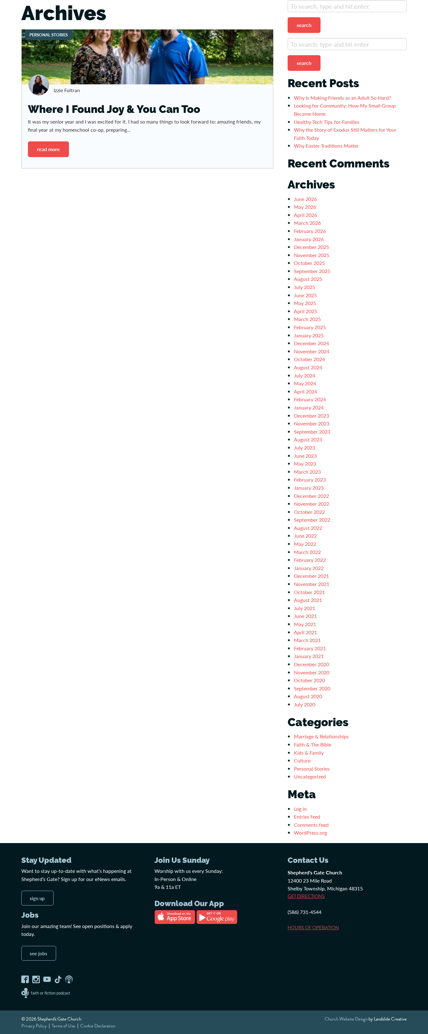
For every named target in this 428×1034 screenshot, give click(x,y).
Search (304, 25)
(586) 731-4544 (304, 911)
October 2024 (309, 359)
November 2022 (311, 503)
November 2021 (311, 584)
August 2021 (308, 600)
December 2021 (311, 575)
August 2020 (308, 696)
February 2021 (310, 648)
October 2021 (309, 592)
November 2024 (311, 351)
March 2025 (307, 319)
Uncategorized (310, 776)
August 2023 (308, 439)
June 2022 (305, 535)
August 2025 (308, 278)
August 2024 (308, 367)
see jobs (38, 953)
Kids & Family (309, 752)
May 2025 (305, 303)
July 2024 (304, 375)
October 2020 (309, 680)
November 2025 (311, 255)
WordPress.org (310, 832)
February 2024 (310, 399)
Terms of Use (63, 1025)
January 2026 (309, 239)
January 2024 (309, 407)
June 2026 (305, 199)
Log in (300, 808)
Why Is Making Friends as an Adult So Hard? (342, 97)
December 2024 (311, 343)
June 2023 (305, 455)
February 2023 (310, 479)
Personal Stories (312, 768)
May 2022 (305, 543)
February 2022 (310, 559)
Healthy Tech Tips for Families (327, 121)
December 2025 (311, 247)
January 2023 (309, 487)
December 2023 (311, 415)
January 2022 (309, 568)
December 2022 (311, 495)
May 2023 (305, 463)
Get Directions (306, 896)
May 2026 (305, 206)
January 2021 (309, 656)
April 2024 (305, 391)
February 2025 (310, 327)
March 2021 (307, 640)
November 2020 (311, 672)
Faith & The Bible (312, 744)
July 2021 (304, 608)
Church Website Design (346, 1019)
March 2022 (307, 552)
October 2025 (309, 262)
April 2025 (305, 311)
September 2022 (312, 519)
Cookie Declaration (97, 1025)
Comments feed (311, 824)
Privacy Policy (34, 1025)
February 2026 (310, 231)
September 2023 (312, 431)
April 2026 (305, 215)
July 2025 (304, 287)
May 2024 (305, 383)
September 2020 (312, 688)
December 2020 (311, 664)
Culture (302, 760)
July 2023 (304, 447)
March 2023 (307, 471)
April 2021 (305, 632)
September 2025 (312, 271)
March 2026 (307, 222)
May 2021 (305, 624)
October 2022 (309, 511)
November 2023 (311, 423)
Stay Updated (46, 860)
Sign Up (37, 898)
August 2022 (308, 527)
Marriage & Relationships (321, 736)
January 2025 (309, 335)
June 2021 (305, 616)
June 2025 (305, 295)
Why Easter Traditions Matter (326, 145)
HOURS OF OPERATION (313, 927)
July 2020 (304, 704)
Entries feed (307, 816)
